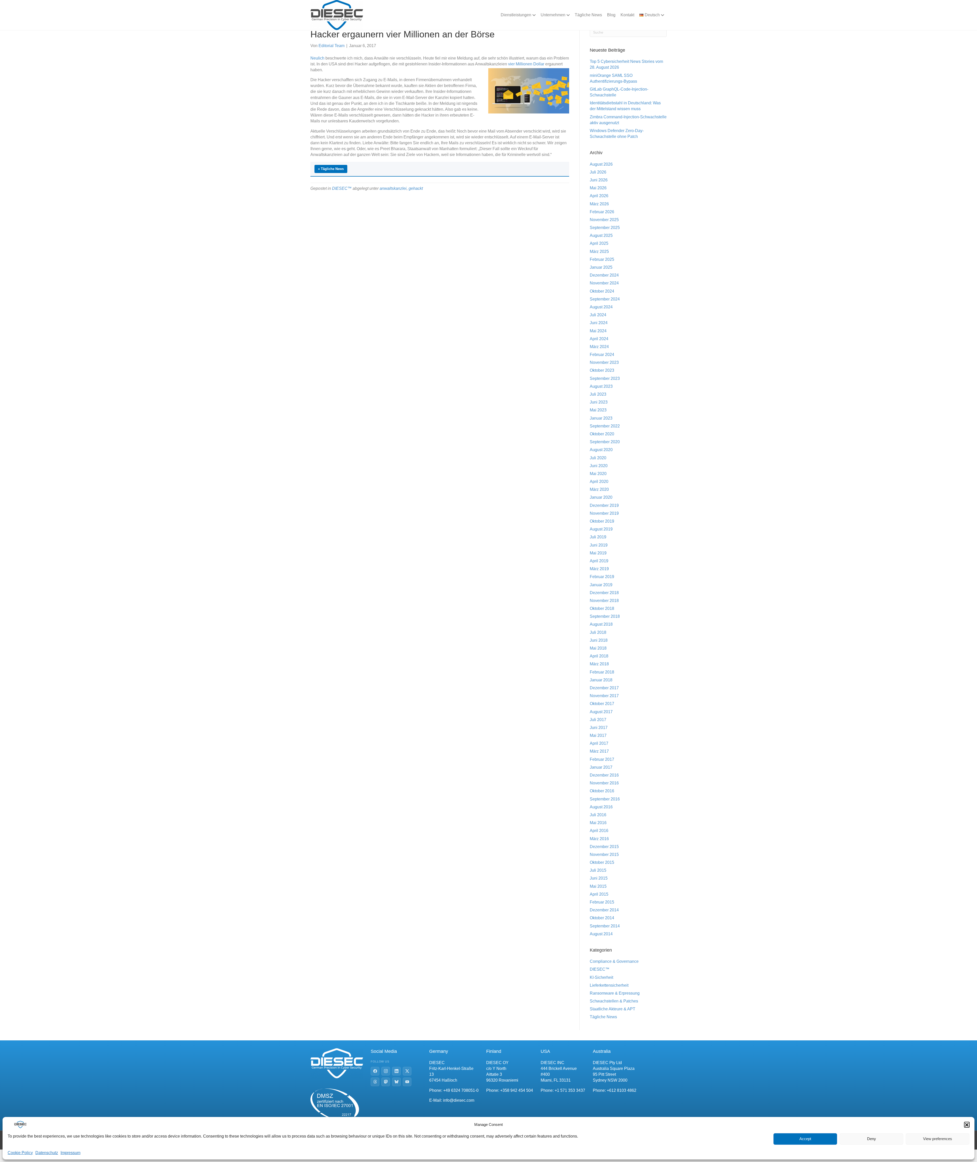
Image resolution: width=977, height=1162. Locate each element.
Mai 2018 (598, 648)
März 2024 (599, 347)
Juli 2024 (598, 315)
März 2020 (599, 489)
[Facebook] (375, 1071)
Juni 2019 (599, 545)
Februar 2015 (602, 902)
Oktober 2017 (602, 703)
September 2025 (605, 227)
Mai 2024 (598, 331)
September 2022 (605, 426)
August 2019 (601, 529)
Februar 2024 (602, 354)
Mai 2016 (598, 823)
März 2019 (599, 569)
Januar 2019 (601, 585)
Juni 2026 (599, 180)
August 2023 (601, 386)
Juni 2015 (599, 878)
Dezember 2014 (604, 910)
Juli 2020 (598, 458)
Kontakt (627, 15)
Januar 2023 (601, 418)
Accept (805, 1139)
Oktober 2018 (602, 608)
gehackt (416, 188)
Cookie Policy (20, 1153)
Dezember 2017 (604, 688)
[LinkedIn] (396, 1071)
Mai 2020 (598, 473)
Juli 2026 (598, 172)
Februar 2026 (602, 212)
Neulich (317, 58)
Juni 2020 (599, 466)
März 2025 (599, 251)
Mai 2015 (598, 886)
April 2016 (599, 830)
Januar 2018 (601, 680)
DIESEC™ (342, 188)
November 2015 (604, 854)
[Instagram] (385, 1071)
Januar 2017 (601, 767)
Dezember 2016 (604, 775)
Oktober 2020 (602, 434)
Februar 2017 (602, 759)
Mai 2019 (598, 553)
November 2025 (604, 220)
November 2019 (604, 513)
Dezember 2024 (604, 275)
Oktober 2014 (602, 918)
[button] (966, 1124)
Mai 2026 (598, 188)
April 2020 (599, 481)
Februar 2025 (602, 259)
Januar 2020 (601, 497)
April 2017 (599, 743)
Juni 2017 (599, 727)
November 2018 (604, 600)
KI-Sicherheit (601, 977)
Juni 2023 (599, 402)
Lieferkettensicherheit (609, 985)
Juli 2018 (598, 632)
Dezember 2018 (604, 593)
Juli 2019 (598, 537)
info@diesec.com (458, 1100)
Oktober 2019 (602, 521)
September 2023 (605, 378)
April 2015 (599, 894)
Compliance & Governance (614, 961)
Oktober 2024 (602, 291)
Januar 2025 (601, 267)
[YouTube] (407, 1082)
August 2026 (601, 164)
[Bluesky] (396, 1082)
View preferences (937, 1139)
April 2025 (599, 243)
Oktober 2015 (602, 862)
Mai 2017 (598, 735)
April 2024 (599, 339)
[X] (407, 1071)
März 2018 (599, 664)
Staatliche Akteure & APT (612, 1009)
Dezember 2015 (604, 846)
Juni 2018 (599, 640)
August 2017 (601, 712)
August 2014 (601, 934)
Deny (871, 1139)
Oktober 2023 (602, 370)
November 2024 (604, 283)
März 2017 (599, 751)
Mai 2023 (598, 410)
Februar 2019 (602, 577)
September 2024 (605, 299)
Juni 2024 (599, 323)
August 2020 (601, 450)
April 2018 (599, 656)
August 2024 (601, 307)
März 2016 (599, 839)
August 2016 (601, 807)
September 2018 (605, 616)
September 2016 (605, 799)
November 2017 (604, 696)
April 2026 (599, 196)
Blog (611, 15)
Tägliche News (588, 15)
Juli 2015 (598, 870)
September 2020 (605, 442)
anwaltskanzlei (393, 188)
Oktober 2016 (602, 791)
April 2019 (599, 561)
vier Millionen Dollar (526, 64)
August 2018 (601, 624)
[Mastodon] (385, 1082)
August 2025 (601, 235)
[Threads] (375, 1082)
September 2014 (605, 926)
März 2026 (599, 204)
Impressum (70, 1153)
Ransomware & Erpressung (615, 993)
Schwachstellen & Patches (614, 1001)
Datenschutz (46, 1153)
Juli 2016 (598, 815)
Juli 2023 (598, 394)
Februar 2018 (602, 672)
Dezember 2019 (604, 505)
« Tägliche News (331, 169)
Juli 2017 (598, 720)
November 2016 (604, 783)
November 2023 (604, 362)
